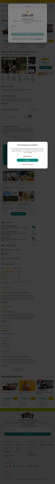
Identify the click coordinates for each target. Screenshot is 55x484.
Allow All (27, 160)
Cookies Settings (27, 156)
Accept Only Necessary (27, 164)
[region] (27, 155)
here (31, 152)
